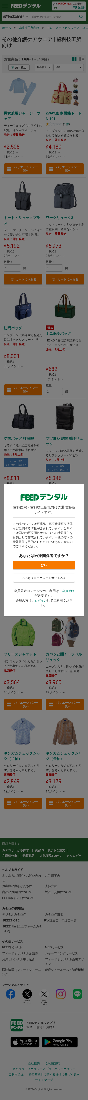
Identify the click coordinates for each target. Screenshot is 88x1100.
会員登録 (68, 591)
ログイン (41, 600)
